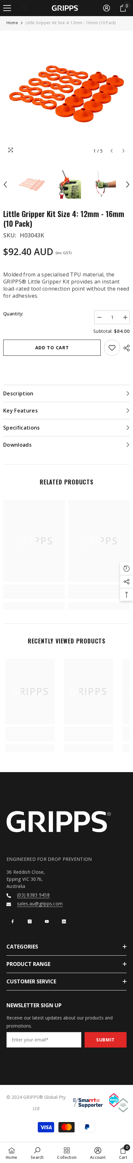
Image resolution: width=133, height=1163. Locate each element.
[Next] (123, 150)
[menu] (7, 8)
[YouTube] (47, 921)
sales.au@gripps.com (40, 903)
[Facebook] (12, 921)
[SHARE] (125, 348)
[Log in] (106, 8)
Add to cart (52, 347)
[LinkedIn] (64, 921)
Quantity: (13, 314)
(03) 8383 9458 (33, 895)
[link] (34, 595)
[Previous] (111, 150)
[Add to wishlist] (112, 348)
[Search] (24, 8)
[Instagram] (30, 921)
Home (12, 22)
